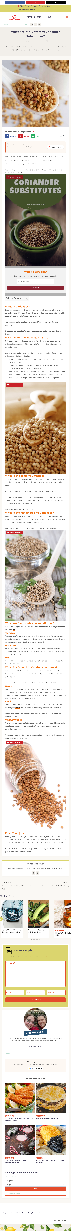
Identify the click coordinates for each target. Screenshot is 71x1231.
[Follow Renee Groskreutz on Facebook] (33, 873)
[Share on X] (56, 2)
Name (9, 992)
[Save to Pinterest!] (14, 177)
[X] (35, 24)
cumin (17, 708)
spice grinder (23, 509)
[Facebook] (31, 24)
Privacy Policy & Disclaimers (31, 1213)
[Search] (51, 1053)
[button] (56, 930)
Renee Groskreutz (30, 41)
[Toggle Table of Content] (25, 298)
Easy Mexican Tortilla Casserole (47, 1118)
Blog (4, 1213)
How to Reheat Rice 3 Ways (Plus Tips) (55, 884)
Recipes (10, 1213)
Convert (35, 1189)
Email (29, 992)
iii (14, 630)
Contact (18, 1213)
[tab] (31, 939)
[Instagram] (39, 24)
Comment (10, 963)
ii (43, 479)
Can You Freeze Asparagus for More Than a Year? (18, 885)
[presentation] (12, 914)
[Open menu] (67, 17)
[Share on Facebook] (15, 2)
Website (51, 992)
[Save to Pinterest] (35, 2)
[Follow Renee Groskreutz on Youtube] (37, 873)
